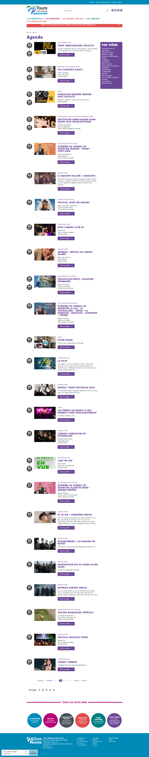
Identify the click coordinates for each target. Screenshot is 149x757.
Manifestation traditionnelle (106, 70)
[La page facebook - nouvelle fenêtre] (112, 10)
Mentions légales (113, 738)
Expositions (105, 62)
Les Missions (53, 19)
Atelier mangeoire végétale (75, 612)
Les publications (37, 21)
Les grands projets (73, 19)
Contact (120, 2)
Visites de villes (107, 83)
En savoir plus (6, 753)
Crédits (111, 740)
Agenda (98, 2)
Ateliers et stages (107, 54)
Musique (104, 73)
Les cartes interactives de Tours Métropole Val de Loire (114, 720)
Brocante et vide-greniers (110, 56)
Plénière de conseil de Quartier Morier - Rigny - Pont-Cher (74, 148)
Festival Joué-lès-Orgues (74, 202)
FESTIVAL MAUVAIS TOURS (73, 637)
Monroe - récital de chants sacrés (75, 253)
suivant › (77, 680)
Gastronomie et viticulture (110, 66)
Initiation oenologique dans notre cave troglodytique (77, 120)
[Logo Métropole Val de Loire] (34, 743)
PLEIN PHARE (65, 340)
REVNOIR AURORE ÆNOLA (72, 587)
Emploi (114, 2)
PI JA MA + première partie (75, 514)
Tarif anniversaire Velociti (76, 45)
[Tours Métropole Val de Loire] (37, 10)
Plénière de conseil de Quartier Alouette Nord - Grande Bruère (74, 487)
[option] (35, 720)
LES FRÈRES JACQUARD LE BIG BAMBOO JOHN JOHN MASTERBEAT (77, 411)
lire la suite (64, 55)
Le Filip (62, 360)
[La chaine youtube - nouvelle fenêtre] (115, 10)
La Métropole (35, 19)
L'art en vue (65, 460)
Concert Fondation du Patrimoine (72, 434)
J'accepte (33, 753)
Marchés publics (106, 2)
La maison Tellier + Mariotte (76, 175)
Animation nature (107, 52)
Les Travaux (93, 19)
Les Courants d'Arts (70, 69)
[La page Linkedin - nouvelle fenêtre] (118, 10)
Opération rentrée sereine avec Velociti (74, 95)
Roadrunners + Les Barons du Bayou (76, 542)
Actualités (92, 2)
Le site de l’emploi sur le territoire (82, 720)
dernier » (84, 680)
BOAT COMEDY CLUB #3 (71, 227)
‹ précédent (49, 680)
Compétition (106, 60)
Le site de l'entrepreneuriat (50, 720)
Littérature (105, 68)
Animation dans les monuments (108, 49)
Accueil (29, 32)
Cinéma (104, 58)
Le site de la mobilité (34, 720)
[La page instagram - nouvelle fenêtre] (121, 10)
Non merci (26, 752)
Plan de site (112, 741)
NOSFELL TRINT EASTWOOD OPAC (76, 387)
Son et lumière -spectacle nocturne (110, 78)
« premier (40, 680)
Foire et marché (107, 64)
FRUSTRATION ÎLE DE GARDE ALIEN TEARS (78, 565)
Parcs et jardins (107, 75)
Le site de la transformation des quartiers (66, 720)
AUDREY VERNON (67, 662)
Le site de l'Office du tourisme (98, 720)
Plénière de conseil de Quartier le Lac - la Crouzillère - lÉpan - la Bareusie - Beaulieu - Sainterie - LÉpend (77, 311)
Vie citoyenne (106, 81)
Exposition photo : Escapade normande (76, 280)
